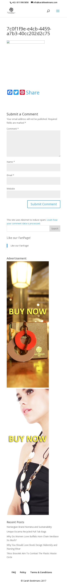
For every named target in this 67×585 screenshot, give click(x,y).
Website (11, 188)
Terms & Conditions (41, 572)
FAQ (14, 572)
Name (11, 161)
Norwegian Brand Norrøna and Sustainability (29, 526)
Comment (13, 128)
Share (32, 92)
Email (10, 175)
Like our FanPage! (18, 238)
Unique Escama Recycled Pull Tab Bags (26, 531)
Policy (23, 572)
